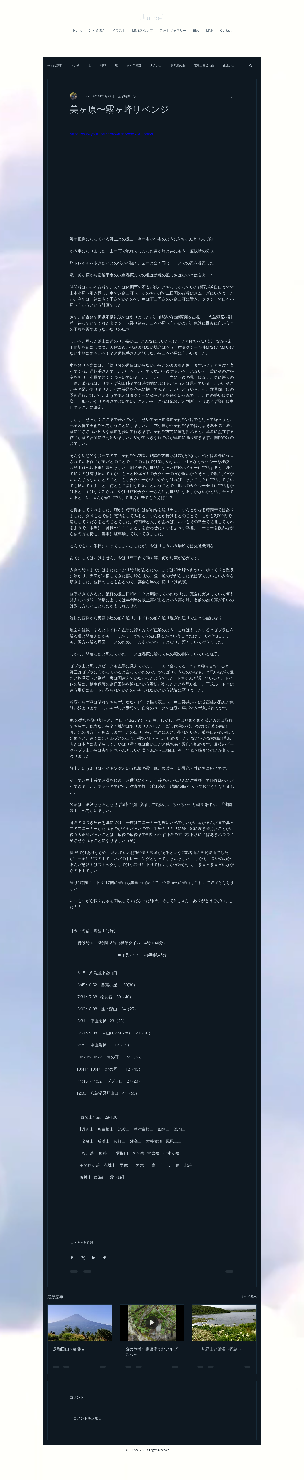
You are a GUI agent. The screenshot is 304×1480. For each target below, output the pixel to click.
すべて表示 (249, 1296)
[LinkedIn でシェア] (93, 1257)
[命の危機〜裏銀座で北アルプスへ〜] (152, 1323)
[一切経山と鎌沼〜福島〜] (224, 1323)
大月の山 (156, 66)
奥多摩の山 (177, 66)
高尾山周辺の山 (204, 66)
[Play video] (152, 177)
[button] (97, 30)
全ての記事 (54, 66)
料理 (103, 66)
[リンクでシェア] (104, 1257)
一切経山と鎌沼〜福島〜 (219, 1349)
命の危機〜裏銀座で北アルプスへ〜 (151, 1351)
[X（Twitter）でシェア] (83, 1257)
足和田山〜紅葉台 (69, 1349)
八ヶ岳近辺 (134, 66)
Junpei (152, 17)
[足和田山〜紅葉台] (80, 1323)
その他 (75, 66)
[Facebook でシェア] (72, 1257)
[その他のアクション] (231, 96)
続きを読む (230, 66)
